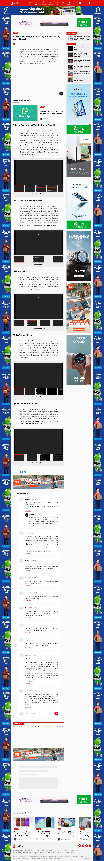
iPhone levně (33, 858)
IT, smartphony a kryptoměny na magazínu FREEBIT (52, 856)
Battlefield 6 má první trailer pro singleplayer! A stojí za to (82, 73)
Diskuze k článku (22, 493)
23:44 (34, 655)
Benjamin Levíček (20, 44)
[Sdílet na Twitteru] (24, 472)
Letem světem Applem (34, 856)
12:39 (33, 607)
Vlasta (26, 691)
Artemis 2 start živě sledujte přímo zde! (82, 67)
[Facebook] (79, 845)
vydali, (40, 59)
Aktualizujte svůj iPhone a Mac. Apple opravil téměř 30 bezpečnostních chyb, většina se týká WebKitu (66, 834)
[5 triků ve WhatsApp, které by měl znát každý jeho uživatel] (25, 113)
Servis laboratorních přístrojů (22, 858)
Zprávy (38, 829)
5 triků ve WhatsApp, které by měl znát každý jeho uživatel (51, 112)
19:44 (33, 625)
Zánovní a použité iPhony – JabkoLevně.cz (46, 858)
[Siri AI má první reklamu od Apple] (70, 48)
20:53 (33, 560)
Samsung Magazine (23, 856)
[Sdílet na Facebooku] (21, 472)
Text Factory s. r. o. (30, 850)
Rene (26, 577)
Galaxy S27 (59, 858)
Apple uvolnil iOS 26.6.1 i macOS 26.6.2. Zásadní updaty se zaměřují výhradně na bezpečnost (44, 834)
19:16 (32, 533)
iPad (59, 829)
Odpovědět (28, 511)
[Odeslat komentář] (56, 713)
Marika (27, 625)
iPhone (15, 32)
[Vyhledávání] (89, 3)
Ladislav (27, 593)
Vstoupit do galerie (37, 193)
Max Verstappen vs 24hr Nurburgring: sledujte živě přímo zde (81, 55)
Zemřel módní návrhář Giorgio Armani (80, 79)
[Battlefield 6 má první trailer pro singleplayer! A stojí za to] (70, 73)
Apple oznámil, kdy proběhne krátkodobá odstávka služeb (82, 61)
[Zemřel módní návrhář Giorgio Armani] (70, 79)
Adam (26, 533)
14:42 (33, 499)
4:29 (32, 690)
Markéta (27, 655)
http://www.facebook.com (44, 611)
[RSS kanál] (90, 845)
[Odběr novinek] (76, 3)
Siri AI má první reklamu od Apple (81, 48)
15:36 (39, 514)
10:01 (33, 640)
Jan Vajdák (41, 839)
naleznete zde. (18, 852)
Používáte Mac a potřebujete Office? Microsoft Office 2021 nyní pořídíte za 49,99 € (82, 38)
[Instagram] (86, 845)
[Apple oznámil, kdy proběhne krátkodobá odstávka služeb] (70, 61)
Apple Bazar (15, 856)
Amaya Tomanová (21, 839)
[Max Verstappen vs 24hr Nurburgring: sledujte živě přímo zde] (70, 54)
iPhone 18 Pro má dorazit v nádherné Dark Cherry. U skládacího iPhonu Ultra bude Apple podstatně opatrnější (22, 834)
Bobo (26, 608)
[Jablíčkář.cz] (17, 3)
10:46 (33, 577)
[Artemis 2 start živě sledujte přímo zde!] (70, 67)
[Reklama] (6, 10)
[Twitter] (83, 845)
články (20, 813)
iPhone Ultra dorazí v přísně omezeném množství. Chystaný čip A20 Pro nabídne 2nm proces (87, 834)
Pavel (26, 640)
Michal (27, 499)
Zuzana (27, 560)
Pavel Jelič (32, 514)
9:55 (34, 592)
